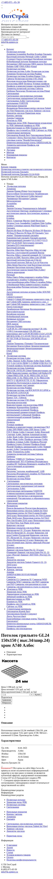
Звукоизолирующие (16, 348)
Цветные (11, 196)
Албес (37, 56)
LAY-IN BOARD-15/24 (33, 334)
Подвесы (28, 83)
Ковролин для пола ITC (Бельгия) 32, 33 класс (27, 536)
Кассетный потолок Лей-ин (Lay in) (23, 262)
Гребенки (11, 91)
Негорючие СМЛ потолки (19, 64)
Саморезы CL (13, 579)
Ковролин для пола (24, 110)
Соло (17, 223)
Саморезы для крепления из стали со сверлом (28, 587)
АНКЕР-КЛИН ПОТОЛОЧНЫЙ (22, 574)
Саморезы (19, 118)
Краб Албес (18, 437)
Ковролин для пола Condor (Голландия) (27, 534)
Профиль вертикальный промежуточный (22, 411)
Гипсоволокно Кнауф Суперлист (22, 614)
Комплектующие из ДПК (18, 128)
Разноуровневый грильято (19, 240)
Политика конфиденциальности (21, 860)
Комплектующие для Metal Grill (27, 373)
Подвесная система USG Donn (29, 79)
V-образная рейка (35, 279)
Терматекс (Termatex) (24, 343)
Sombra (10, 225)
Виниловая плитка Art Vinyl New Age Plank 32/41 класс (29, 521)
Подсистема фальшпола (36, 508)
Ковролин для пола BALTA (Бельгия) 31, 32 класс (28, 531)
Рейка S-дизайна (38, 282)
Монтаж (10, 152)
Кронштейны (23, 407)
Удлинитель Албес (21, 451)
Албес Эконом (13, 361)
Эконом (10, 191)
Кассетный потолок (16, 56)
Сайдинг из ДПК (44, 130)
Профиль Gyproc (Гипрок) (19, 444)
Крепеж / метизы (14, 115)
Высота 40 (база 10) (16, 230)
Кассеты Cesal (24, 265)
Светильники (13, 93)
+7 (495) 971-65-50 (9, 39)
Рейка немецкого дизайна (31, 277)
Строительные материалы (19, 133)
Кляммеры (11, 407)
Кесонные (24, 309)
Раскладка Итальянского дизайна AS (24, 474)
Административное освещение (21, 493)
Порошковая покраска (17, 155)
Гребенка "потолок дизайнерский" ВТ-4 (25, 460)
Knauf (34, 66)
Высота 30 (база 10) (34, 230)
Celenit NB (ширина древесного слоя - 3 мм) (30, 304)
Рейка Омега (12, 277)
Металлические (14, 201)
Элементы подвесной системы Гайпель (25, 88)
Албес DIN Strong (31, 429)
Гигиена (18, 208)
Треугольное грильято (33, 243)
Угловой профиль (15, 365)
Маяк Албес (18, 439)
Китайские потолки (42, 59)
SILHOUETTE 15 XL (25, 380)
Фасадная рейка (14, 287)
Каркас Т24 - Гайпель (16, 397)
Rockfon (30, 54)
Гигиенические (27, 193)
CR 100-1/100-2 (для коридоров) (27, 330)
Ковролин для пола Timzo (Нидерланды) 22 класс (28, 538)
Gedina (48, 223)
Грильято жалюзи (38, 238)
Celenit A (11, 299)
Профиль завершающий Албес (28, 447)
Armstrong (11, 54)
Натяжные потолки (38, 61)
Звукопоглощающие (40, 346)
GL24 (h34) (17, 243)
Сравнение (6, 700)
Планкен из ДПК (38, 128)
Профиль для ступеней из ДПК (21, 130)
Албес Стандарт (26, 432)
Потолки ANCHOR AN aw (34, 338)
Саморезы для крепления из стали (30, 584)
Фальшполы (12, 108)
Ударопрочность (30, 208)
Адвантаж (17, 221)
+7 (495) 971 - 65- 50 (10, 2)
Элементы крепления (16, 145)
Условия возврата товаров (19, 855)
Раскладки (20, 91)
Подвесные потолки (16, 52)
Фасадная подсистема (17, 81)
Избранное (6, 703)
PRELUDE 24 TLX (39, 375)
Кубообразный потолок (17, 61)
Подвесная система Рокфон (29, 74)
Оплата (10, 857)
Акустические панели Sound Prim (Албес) (26, 270)
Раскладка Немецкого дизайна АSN (29, 475)
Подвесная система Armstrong (20, 368)
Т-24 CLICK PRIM (19, 363)
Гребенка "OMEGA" (16, 459)
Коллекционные (37, 309)
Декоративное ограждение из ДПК (23, 594)
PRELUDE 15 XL (15, 378)
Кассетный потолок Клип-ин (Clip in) (24, 260)
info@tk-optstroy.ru (9, 42)
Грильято (47, 54)
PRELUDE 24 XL (21, 375)
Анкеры (10, 118)
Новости (11, 850)
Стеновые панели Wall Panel (27, 225)
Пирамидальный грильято (26, 235)
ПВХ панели (37, 64)
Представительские (16, 311)
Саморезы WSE (14, 582)
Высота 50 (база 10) (26, 233)
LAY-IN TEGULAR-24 (33, 336)
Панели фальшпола (15, 508)
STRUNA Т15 (45, 363)
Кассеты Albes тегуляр (35, 250)
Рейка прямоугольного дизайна (34, 284)
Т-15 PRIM (33, 363)
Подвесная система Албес (19, 71)
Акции (10, 847)
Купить (38, 695)
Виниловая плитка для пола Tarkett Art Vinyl (27, 510)
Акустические (34, 191)
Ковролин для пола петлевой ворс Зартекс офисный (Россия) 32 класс (28, 542)
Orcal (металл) (21, 196)
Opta (42, 223)
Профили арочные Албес (36, 439)
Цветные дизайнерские (31, 211)
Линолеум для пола (16, 113)
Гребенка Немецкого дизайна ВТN (34, 464)
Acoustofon (21, 54)
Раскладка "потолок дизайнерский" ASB (25, 471)
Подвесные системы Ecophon (20, 76)
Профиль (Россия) (38, 442)
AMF (16, 66)
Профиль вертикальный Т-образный (26, 413)
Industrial (42, 208)
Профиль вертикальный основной (22, 408)
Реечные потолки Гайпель (34, 287)
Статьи (10, 852)
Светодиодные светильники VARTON (23, 102)
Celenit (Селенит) (14, 297)
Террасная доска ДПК (17, 123)
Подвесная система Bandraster (37, 365)
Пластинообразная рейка (18, 282)
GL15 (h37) (36, 240)
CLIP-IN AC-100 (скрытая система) (23, 329)
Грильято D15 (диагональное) (20, 245)
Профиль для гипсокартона (19, 628)
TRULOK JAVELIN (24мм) (19, 370)
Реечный (29, 56)
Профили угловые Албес (18, 442)
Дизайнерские (41, 193)
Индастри (40, 221)
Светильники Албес (16, 101)
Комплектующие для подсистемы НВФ (25, 405)
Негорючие (23, 198)
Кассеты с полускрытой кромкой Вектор (25, 252)
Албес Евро (38, 361)
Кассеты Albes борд (16, 250)
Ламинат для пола (42, 110)
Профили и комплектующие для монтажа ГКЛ (28, 86)
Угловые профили (41, 83)
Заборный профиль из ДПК (27, 125)
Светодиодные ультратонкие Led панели (25, 98)
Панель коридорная (16, 272)
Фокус (10, 221)
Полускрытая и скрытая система (32, 383)
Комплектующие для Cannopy (20, 385)
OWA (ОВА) (25, 66)
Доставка (11, 150)
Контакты (11, 157)
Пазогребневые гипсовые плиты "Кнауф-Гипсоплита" (29, 139)
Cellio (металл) (35, 196)
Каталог (10, 49)
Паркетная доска (33, 113)
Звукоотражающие (33, 348)
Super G (44, 225)
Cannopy (33, 198)
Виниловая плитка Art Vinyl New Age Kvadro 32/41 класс (28, 519)
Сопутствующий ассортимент (20, 466)
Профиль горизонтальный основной (23, 416)
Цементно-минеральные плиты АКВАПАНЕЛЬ (29, 142)
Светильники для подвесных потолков (25, 96)
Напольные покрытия (17, 106)
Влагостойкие (13, 193)
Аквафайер (25, 223)
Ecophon (39, 54)
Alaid (32, 221)
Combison (35, 223)
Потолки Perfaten (14, 326)
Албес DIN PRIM (15, 429)
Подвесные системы (16, 69)
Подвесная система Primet (38, 91)
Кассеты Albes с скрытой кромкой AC (24, 255)
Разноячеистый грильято (18, 238)
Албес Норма (27, 361)
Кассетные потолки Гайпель (28, 267)
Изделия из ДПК (14, 120)
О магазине (12, 845)
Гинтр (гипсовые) (24, 59)
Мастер (26, 221)
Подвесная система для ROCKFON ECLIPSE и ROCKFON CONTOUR (28, 391)
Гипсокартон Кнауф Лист (18, 135)
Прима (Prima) (20, 191)
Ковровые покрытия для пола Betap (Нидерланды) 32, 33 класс (23, 529)
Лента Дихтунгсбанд (27, 138)
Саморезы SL (26, 579)
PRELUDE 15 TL (31, 378)
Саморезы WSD (39, 579)
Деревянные (12, 198)
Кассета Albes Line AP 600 (34, 257)
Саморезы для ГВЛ (30, 582)
